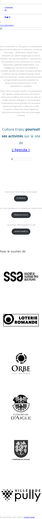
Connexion (9, 7)
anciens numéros (21, 231)
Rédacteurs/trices (21, 215)
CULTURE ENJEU (7, 25)
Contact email (29, 517)
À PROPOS (21, 198)
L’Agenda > (21, 150)
